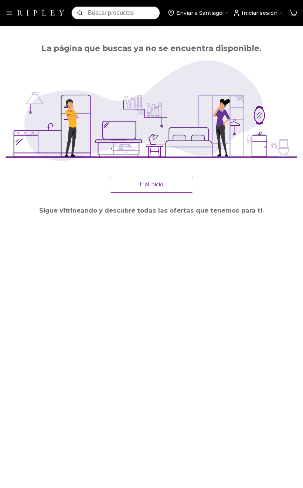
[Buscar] (80, 13)
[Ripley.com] (40, 13)
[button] (293, 13)
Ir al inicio (151, 184)
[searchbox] (124, 13)
